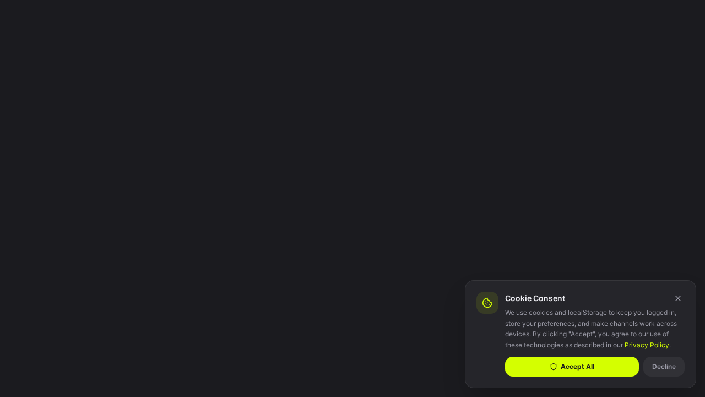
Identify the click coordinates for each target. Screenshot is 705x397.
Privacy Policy (647, 345)
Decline (664, 366)
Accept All (577, 366)
